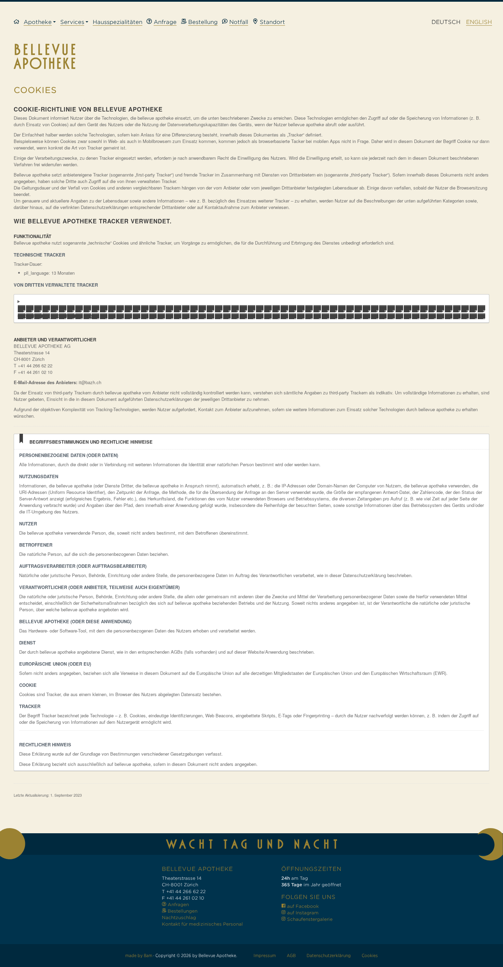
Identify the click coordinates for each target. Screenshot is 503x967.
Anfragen (177, 904)
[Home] (19, 22)
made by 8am (138, 955)
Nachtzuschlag (179, 917)
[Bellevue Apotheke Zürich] (251, 56)
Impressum (265, 955)
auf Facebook (302, 906)
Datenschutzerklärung (329, 955)
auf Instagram (302, 912)
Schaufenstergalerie (309, 919)
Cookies (370, 955)
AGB (291, 955)
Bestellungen (181, 911)
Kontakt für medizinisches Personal (202, 924)
